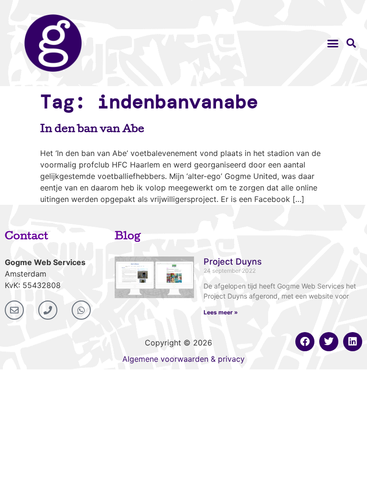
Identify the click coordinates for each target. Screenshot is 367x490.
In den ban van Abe (92, 130)
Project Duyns (233, 261)
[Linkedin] (352, 341)
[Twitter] (328, 341)
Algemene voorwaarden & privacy (183, 359)
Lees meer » (221, 312)
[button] (333, 43)
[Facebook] (304, 341)
